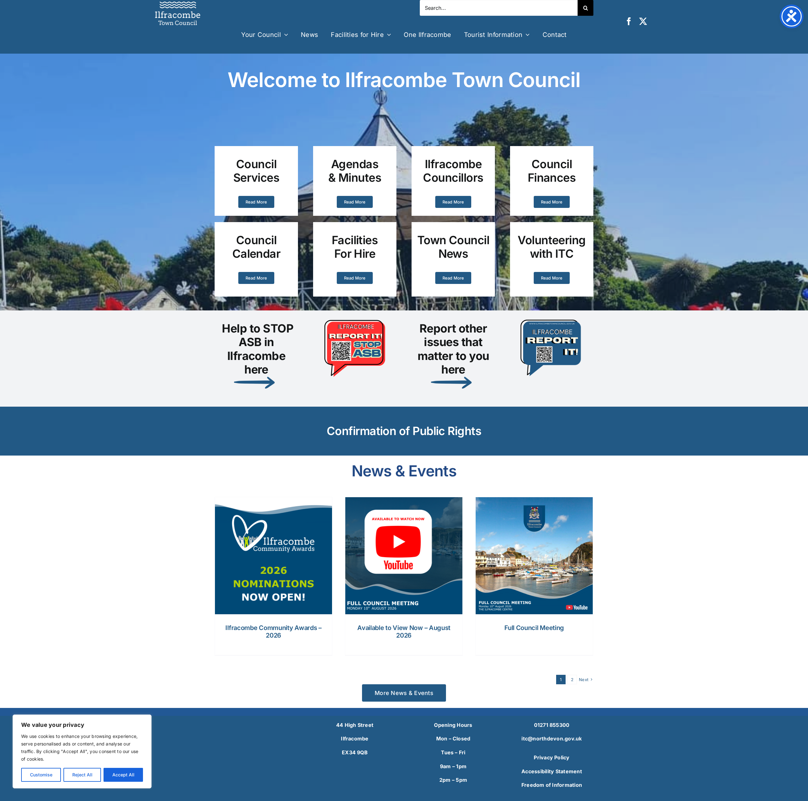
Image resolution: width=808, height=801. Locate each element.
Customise (41, 774)
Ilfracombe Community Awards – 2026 (273, 631)
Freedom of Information (551, 785)
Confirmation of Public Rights (404, 431)
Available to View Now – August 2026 (403, 631)
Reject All (82, 774)
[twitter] (643, 21)
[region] (82, 751)
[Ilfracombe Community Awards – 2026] (273, 555)
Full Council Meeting (534, 628)
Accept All (123, 774)
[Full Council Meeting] (534, 555)
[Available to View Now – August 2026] (403, 555)
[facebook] (629, 21)
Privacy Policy (551, 757)
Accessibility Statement (551, 771)
